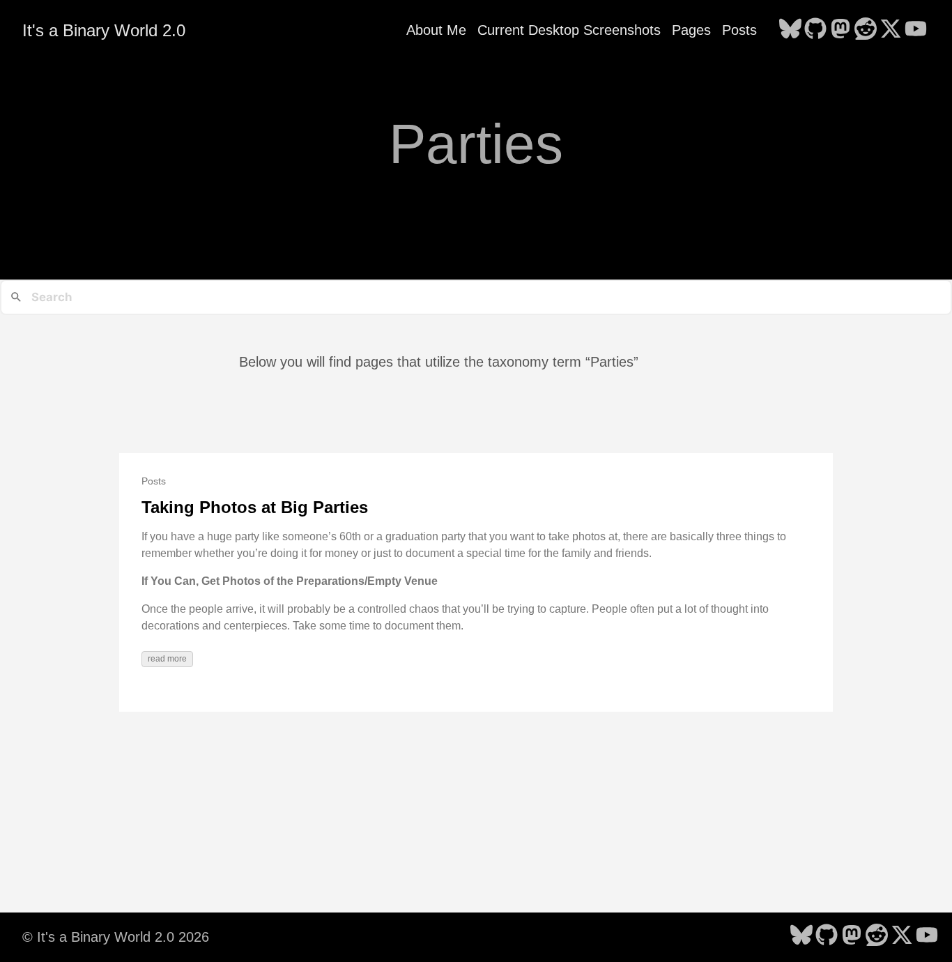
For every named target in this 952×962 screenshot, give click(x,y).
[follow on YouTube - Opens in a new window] (916, 30)
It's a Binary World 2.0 (103, 30)
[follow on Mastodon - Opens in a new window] (840, 30)
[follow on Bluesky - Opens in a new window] (790, 30)
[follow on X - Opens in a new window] (891, 30)
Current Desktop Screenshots (569, 30)
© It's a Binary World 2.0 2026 (115, 937)
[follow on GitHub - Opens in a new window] (815, 30)
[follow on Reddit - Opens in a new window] (865, 30)
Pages (691, 30)
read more (167, 659)
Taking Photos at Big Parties (254, 507)
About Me (436, 30)
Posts (739, 30)
